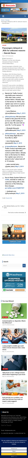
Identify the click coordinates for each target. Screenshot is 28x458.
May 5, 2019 (5, 56)
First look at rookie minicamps (16, 212)
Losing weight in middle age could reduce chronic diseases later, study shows (13, 347)
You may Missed (8, 301)
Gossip (4, 45)
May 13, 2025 (5, 403)
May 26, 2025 (5, 376)
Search (24, 265)
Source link (9, 198)
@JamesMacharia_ (11, 146)
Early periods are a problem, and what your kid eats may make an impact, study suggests (12, 399)
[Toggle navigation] (3, 16)
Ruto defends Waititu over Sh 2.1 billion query (14, 206)
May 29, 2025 (5, 351)
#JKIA (7, 180)
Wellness (5, 317)
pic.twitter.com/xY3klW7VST (14, 188)
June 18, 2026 (5, 324)
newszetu (11, 56)
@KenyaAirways (10, 117)
